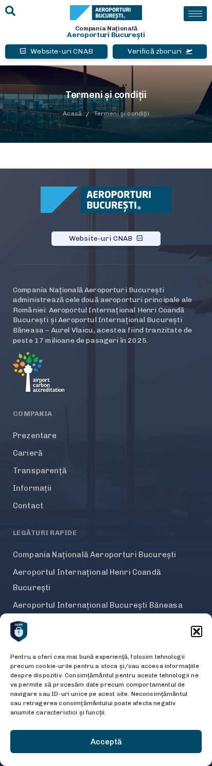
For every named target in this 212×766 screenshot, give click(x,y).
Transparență (40, 470)
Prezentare (35, 435)
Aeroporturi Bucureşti (106, 34)
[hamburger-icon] (195, 13)
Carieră (28, 453)
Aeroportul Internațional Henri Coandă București (87, 580)
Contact (28, 505)
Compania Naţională (106, 28)
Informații (32, 488)
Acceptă (106, 741)
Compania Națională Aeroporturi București (94, 554)
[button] (196, 631)
